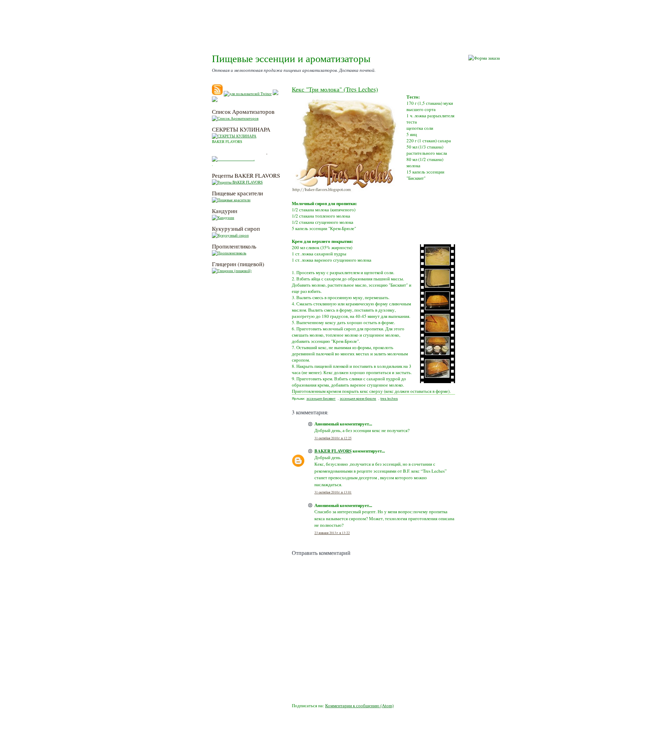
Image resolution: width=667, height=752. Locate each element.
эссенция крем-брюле (358, 398)
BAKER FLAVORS (333, 450)
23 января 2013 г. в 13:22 (332, 533)
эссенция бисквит (321, 398)
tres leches (389, 398)
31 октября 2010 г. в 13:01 (333, 492)
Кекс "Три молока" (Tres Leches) (335, 89)
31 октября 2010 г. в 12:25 (333, 438)
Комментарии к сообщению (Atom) (359, 705)
